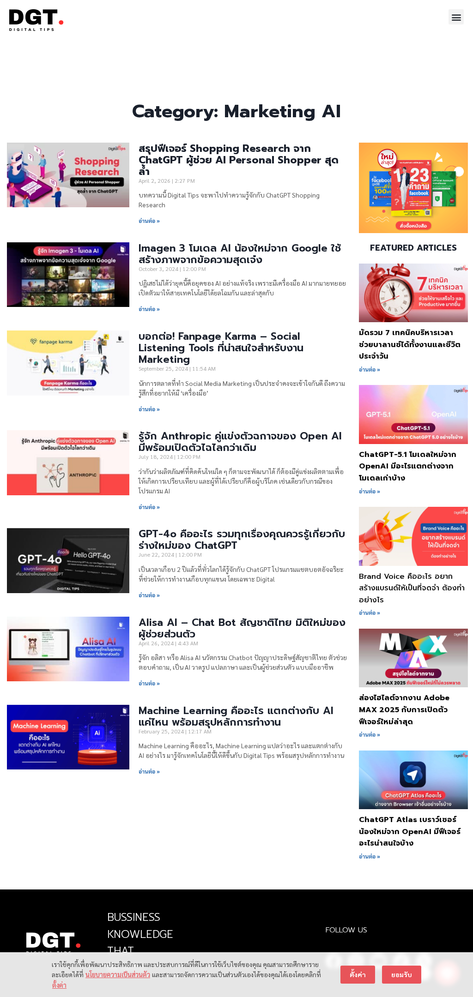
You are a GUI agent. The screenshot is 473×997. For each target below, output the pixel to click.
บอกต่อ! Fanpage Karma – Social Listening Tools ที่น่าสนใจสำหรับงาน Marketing (221, 348)
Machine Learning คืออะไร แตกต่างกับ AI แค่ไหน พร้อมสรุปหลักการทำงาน (236, 716)
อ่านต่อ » (149, 220)
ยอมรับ (401, 974)
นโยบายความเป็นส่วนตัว (117, 974)
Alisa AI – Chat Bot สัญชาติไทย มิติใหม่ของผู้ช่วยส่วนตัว (242, 628)
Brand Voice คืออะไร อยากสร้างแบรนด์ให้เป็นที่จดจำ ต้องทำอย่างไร (412, 588)
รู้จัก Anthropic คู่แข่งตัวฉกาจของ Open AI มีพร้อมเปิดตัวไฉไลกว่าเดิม (240, 441)
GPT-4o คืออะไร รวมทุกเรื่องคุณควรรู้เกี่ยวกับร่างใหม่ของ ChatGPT (242, 539)
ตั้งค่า (59, 985)
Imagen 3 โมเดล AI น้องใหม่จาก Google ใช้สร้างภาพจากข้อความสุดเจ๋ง (240, 253)
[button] (456, 16)
